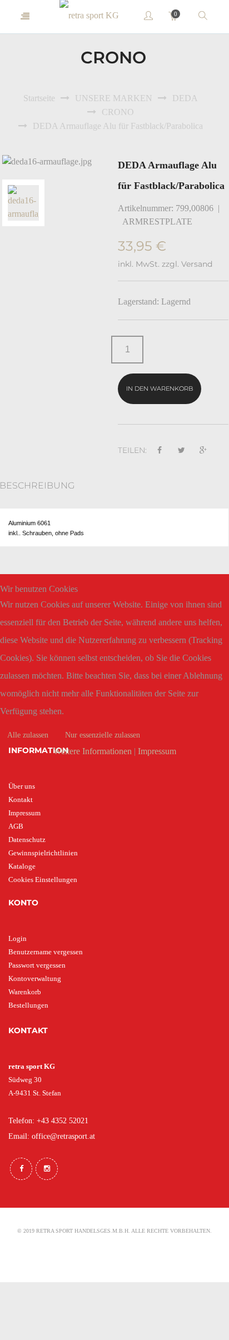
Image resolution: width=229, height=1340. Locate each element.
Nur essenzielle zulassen (102, 735)
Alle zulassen (27, 735)
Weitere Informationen (92, 751)
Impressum (157, 751)
